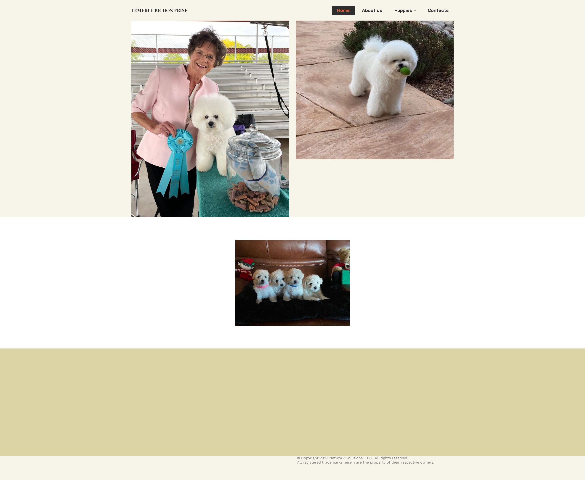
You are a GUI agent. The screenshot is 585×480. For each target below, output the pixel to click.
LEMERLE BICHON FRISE (159, 10)
